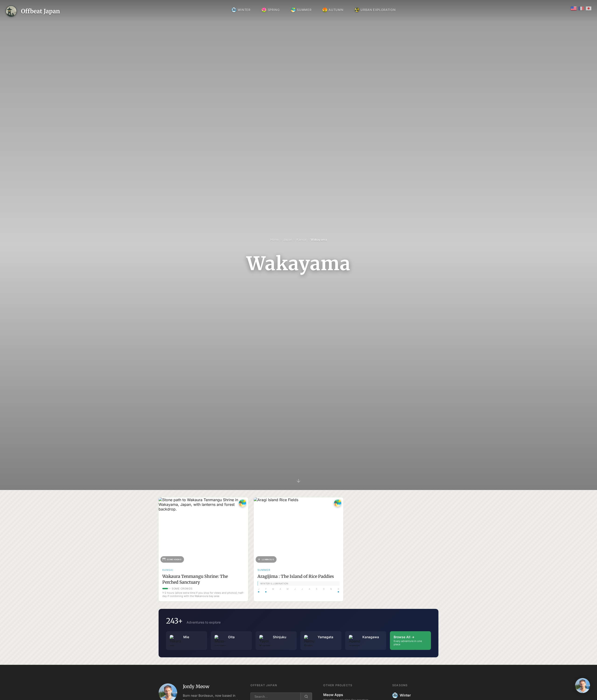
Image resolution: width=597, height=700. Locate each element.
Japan (287, 239)
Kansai (301, 239)
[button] (582, 685)
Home (274, 239)
